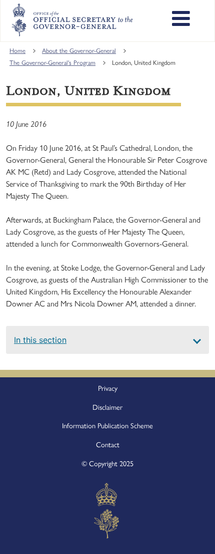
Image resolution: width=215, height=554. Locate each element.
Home (18, 50)
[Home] (72, 19)
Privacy (108, 388)
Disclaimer (107, 407)
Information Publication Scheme (107, 425)
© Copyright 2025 (108, 463)
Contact (108, 444)
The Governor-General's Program (53, 62)
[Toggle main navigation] (181, 19)
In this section (40, 340)
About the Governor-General (79, 50)
